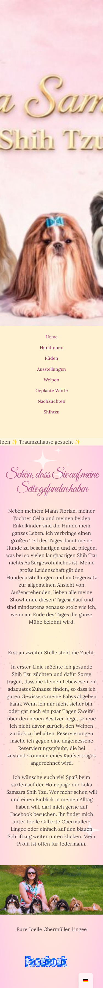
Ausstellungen (51, 369)
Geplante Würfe (51, 390)
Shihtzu (52, 412)
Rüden (51, 358)
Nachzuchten (51, 401)
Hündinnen (51, 347)
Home (52, 336)
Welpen (51, 379)
